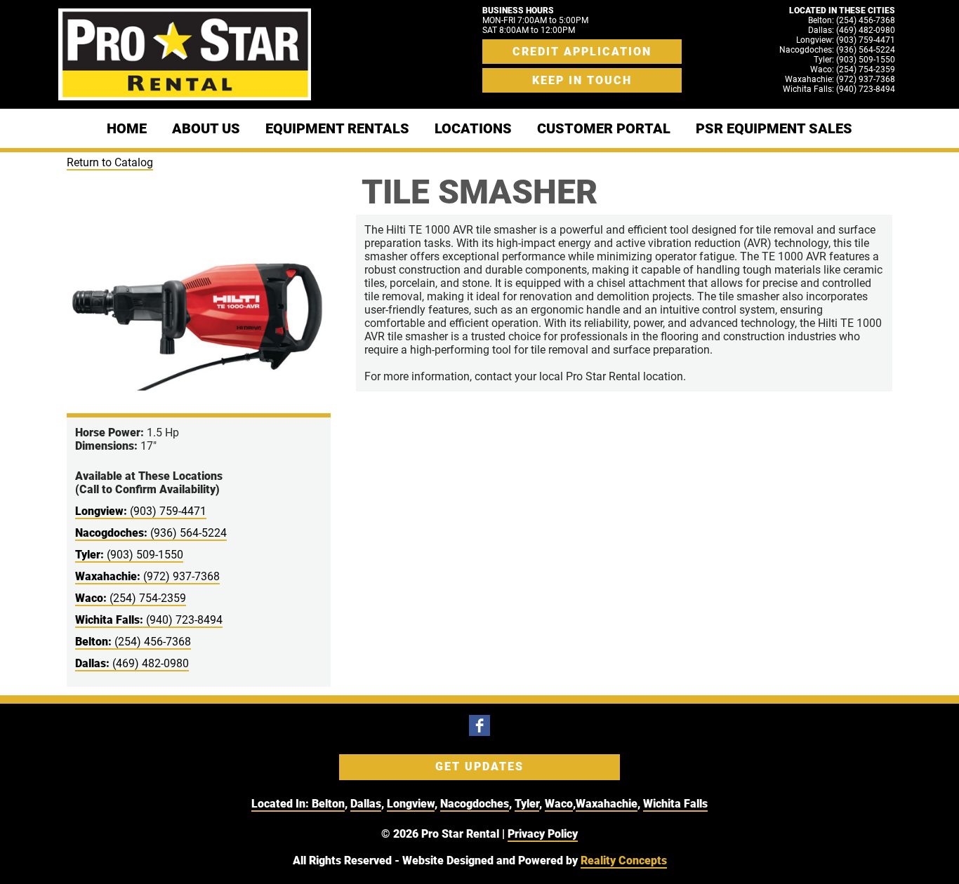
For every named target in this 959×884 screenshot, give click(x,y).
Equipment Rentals (337, 128)
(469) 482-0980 (132, 663)
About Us (206, 128)
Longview (411, 803)
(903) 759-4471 (140, 511)
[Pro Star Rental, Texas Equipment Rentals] (184, 54)
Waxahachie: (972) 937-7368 (840, 79)
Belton (328, 803)
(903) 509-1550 (129, 554)
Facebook (479, 725)
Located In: (281, 803)
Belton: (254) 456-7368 (851, 20)
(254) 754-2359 (130, 598)
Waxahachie (606, 803)
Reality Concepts (624, 860)
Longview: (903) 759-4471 (845, 40)
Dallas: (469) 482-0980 (851, 30)
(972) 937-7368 (147, 576)
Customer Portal (603, 128)
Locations (473, 128)
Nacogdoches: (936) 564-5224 (837, 50)
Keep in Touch (582, 80)
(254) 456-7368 (133, 641)
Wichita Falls (675, 803)
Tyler (527, 803)
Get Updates (479, 766)
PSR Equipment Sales (774, 128)
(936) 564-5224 (151, 533)
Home (127, 128)
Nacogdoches (474, 803)
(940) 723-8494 (149, 620)
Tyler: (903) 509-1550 (854, 60)
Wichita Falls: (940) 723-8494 (839, 89)
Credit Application (582, 51)
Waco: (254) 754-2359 (852, 69)
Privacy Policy (543, 834)
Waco (559, 803)
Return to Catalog (110, 162)
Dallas (365, 803)
